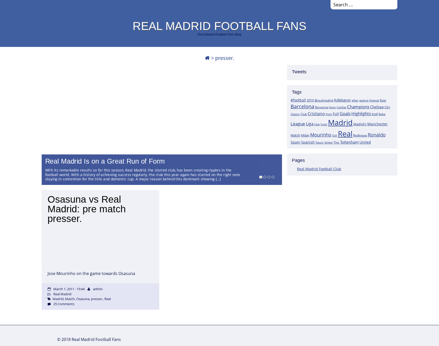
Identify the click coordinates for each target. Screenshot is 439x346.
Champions (358, 107)
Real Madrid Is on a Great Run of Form (105, 161)
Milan (305, 135)
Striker (328, 142)
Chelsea (377, 106)
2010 (310, 100)
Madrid (340, 122)
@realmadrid (324, 100)
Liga (309, 124)
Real (345, 134)
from (329, 114)
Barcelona (302, 106)
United (365, 142)
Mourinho (320, 134)
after (355, 100)
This (336, 142)
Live (317, 124)
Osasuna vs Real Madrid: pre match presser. (87, 209)
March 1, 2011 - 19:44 (69, 289)
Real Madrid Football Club (319, 168)
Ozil (334, 135)
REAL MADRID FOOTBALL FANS (219, 26)
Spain (295, 142)
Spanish (308, 142)
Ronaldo (377, 135)
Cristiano (316, 113)
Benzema (321, 107)
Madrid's (360, 124)
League (298, 123)
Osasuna (82, 299)
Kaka (382, 114)
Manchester (377, 124)
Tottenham (349, 142)
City (387, 107)
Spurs (320, 142)
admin (98, 289)
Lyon (324, 124)
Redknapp (360, 135)
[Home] (207, 58)
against (364, 100)
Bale (383, 100)
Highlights (361, 113)
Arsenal (374, 100)
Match (295, 135)
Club (304, 114)
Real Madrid (62, 294)
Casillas (341, 107)
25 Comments (63, 304)
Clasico (295, 114)
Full (336, 113)
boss (332, 107)
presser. (97, 299)
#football (298, 100)
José (375, 114)
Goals (345, 113)
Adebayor (342, 99)
